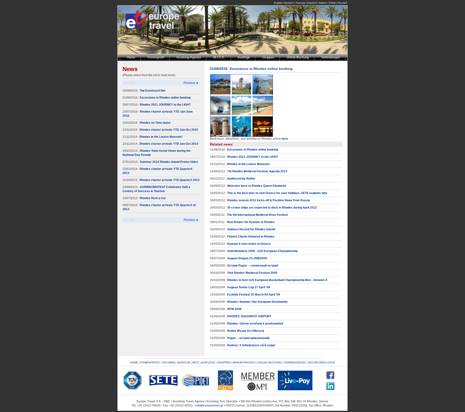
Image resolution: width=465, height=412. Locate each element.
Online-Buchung (298, 57)
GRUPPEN (223, 362)
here (285, 138)
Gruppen (268, 57)
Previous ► (191, 83)
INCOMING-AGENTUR (176, 362)
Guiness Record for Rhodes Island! (251, 229)
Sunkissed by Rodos (241, 178)
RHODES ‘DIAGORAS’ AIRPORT (249, 316)
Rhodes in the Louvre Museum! (161, 136)
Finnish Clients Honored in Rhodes (251, 236)
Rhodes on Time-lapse (155, 122)
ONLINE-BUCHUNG (269, 362)
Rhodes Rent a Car (153, 198)
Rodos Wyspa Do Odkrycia (245, 330)
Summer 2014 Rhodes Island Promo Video (169, 162)
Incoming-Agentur (188, 57)
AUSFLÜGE (208, 362)
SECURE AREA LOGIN (321, 362)
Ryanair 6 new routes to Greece (249, 244)
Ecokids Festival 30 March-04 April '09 (253, 294)
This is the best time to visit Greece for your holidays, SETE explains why (277, 193)
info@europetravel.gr (209, 405)
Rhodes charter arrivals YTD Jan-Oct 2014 (169, 143)
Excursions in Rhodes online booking (165, 97)
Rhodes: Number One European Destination (257, 302)
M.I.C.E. (219, 57)
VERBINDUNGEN (294, 362)
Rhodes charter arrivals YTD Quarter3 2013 (170, 180)
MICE (195, 362)
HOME (134, 362)
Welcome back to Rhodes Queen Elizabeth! (256, 186)
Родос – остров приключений (248, 338)
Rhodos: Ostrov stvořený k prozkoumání (255, 323)
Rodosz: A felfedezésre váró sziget (251, 345)
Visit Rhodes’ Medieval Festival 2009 (252, 273)
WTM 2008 (234, 309)
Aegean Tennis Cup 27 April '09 (248, 287)
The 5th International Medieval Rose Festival (257, 215)
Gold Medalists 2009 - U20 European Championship (262, 251)
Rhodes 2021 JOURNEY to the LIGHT (165, 104)
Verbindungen (330, 57)
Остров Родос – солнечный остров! (252, 265)
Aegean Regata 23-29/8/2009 (247, 258)
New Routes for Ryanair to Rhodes (251, 222)
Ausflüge (244, 57)
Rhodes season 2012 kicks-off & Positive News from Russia (268, 200)
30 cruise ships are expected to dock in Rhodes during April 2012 (272, 207)
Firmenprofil (155, 57)
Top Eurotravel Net (152, 90)
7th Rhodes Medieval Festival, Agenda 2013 (257, 171)
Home (131, 57)
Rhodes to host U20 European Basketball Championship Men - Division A (277, 280)
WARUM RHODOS (243, 362)
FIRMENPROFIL (150, 362)
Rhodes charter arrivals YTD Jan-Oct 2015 (169, 129)
